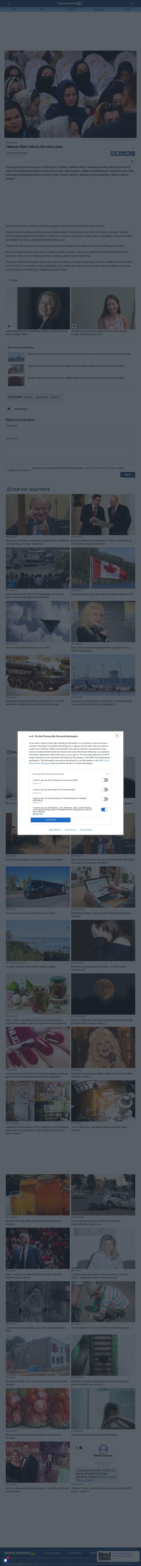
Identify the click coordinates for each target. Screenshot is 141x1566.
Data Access (70, 830)
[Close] (118, 736)
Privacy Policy (86, 830)
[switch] (104, 780)
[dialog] (70, 783)
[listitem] (70, 774)
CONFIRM (51, 820)
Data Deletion (55, 830)
